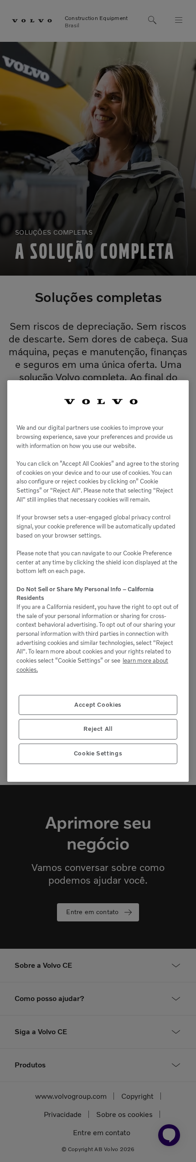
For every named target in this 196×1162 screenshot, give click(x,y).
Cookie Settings (98, 753)
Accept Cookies (98, 704)
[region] (98, 581)
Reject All (98, 728)
